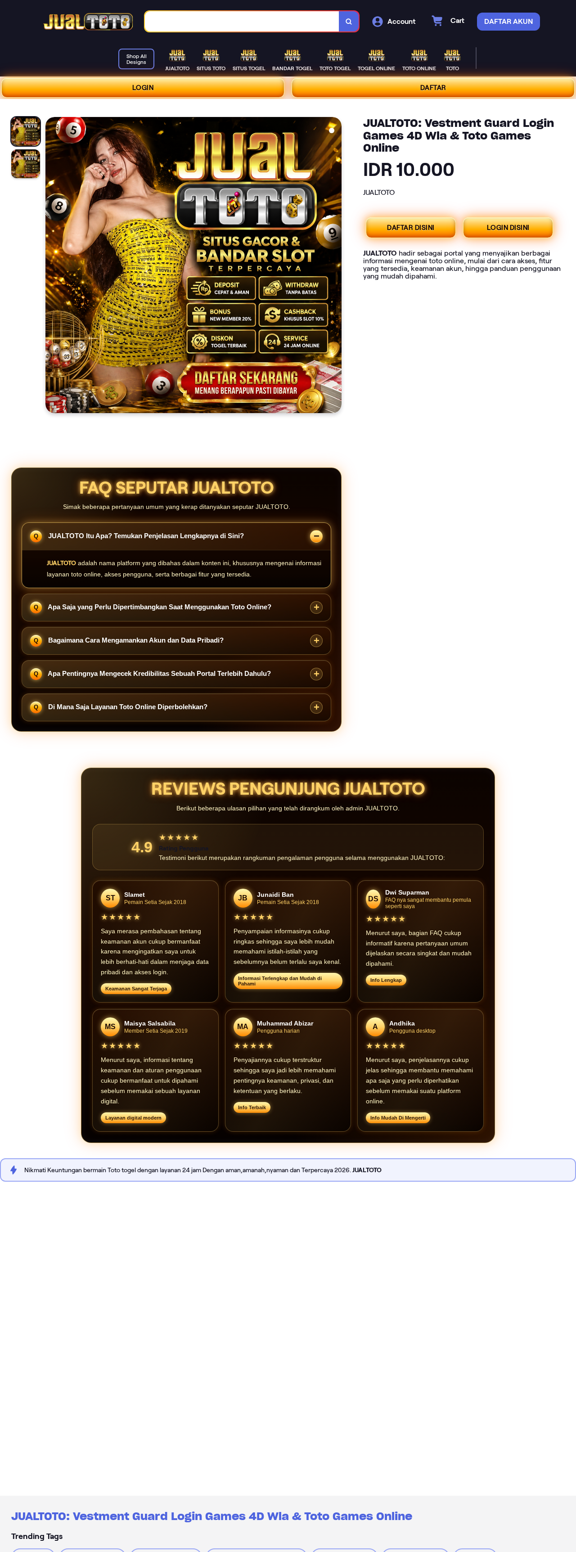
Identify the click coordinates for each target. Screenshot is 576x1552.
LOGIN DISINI (508, 227)
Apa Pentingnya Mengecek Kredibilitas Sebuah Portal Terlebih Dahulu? (158, 673)
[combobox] (242, 21)
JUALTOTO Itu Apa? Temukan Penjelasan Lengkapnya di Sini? (145, 536)
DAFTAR (433, 87)
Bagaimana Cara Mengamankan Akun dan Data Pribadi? (135, 640)
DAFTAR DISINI (411, 227)
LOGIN (143, 87)
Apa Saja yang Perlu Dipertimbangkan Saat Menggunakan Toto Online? (158, 607)
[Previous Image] (52, 266)
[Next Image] (334, 266)
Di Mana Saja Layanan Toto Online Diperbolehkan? (126, 707)
